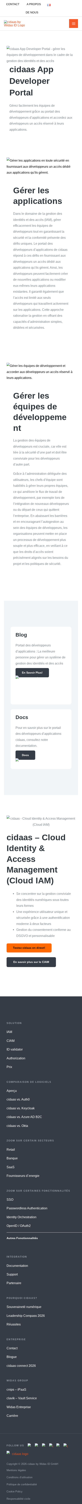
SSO (10, 1199)
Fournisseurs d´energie (23, 1175)
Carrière (12, 1415)
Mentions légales (16, 1470)
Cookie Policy (14, 1491)
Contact (12, 1348)
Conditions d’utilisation (19, 1477)
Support (12, 1274)
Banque (12, 1158)
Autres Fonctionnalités (22, 1238)
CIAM (11, 1040)
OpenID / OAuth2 (19, 1225)
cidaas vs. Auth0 (18, 1099)
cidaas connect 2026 (21, 1365)
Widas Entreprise (19, 1407)
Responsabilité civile (18, 1498)
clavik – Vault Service (22, 1398)
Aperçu (12, 1090)
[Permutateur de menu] (57, 5)
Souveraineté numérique (24, 1307)
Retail (11, 1149)
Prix (9, 1067)
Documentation (17, 1265)
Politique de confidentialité (22, 1484)
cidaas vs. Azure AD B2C (24, 1117)
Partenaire (14, 1283)
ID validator (15, 1049)
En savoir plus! (32, 672)
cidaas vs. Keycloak (21, 1108)
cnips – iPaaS (16, 1389)
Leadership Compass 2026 (26, 1315)
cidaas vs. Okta (17, 1125)
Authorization (16, 1058)
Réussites (14, 1324)
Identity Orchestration (21, 1217)
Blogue (12, 1357)
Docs (25, 755)
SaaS (11, 1167)
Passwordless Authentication (27, 1208)
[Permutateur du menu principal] (73, 23)
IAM (9, 1032)
